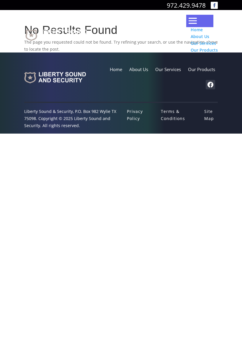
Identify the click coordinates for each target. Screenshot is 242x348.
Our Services (203, 43)
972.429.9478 (186, 5)
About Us (200, 36)
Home (197, 29)
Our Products (204, 50)
